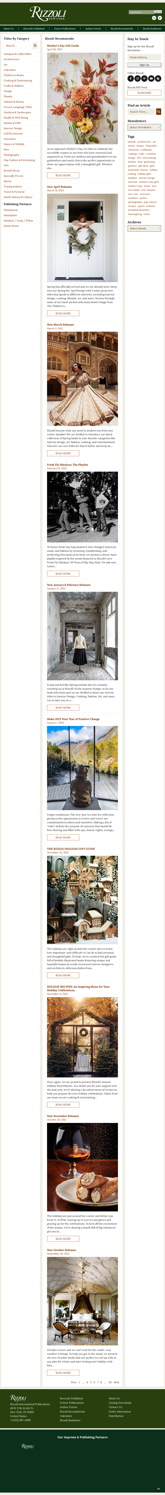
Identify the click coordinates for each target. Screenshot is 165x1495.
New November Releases (63, 1116)
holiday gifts (144, 173)
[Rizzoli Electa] (71, 1473)
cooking (132, 153)
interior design (147, 177)
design (131, 157)
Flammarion (11, 210)
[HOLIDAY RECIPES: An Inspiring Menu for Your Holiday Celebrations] (82, 1037)
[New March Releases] (82, 379)
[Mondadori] (139, 1473)
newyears (145, 194)
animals (132, 141)
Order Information (120, 1438)
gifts (152, 165)
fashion (132, 161)
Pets (6, 149)
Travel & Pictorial (14, 191)
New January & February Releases (68, 585)
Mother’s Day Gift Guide (63, 45)
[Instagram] (154, 18)
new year (133, 194)
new (154, 186)
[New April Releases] (82, 238)
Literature (10, 138)
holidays (132, 177)
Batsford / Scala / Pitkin (18, 220)
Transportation (13, 186)
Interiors (133, 181)
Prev (74, 1382)
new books (134, 190)
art (154, 141)
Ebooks (8, 96)
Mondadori (10, 215)
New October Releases (61, 1250)
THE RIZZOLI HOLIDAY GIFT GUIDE (71, 849)
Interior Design (13, 128)
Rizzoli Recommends (72, 1438)
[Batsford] (60, 1482)
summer (150, 206)
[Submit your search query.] (35, 45)
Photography (11, 154)
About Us (114, 1425)
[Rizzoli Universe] (48, 1473)
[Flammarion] (15, 1482)
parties (143, 198)
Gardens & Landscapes (17, 112)
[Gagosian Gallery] (82, 1482)
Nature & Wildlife (14, 144)
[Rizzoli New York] (48, 13)
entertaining (149, 157)
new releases (148, 190)
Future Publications (72, 1429)
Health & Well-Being (16, 117)
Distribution (116, 1442)
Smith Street (11, 225)
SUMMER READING (138, 210)
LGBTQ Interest (13, 133)
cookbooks (146, 149)
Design (8, 91)
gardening (149, 161)
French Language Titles (18, 107)
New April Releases (59, 187)
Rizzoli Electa (12, 170)
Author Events (68, 1434)
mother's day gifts (149, 181)
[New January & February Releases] (82, 636)
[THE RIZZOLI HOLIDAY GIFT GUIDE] (82, 900)
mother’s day (135, 186)
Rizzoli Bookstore (70, 1447)
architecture (144, 141)
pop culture (150, 202)
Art (5, 64)
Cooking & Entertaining (18, 80)
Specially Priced (13, 175)
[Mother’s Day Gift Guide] (82, 98)
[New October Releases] (82, 1301)
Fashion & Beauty (14, 101)
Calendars (10, 69)
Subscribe (144, 92)
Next (116, 1382)
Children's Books (14, 75)
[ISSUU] (158, 78)
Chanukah (151, 145)
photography (135, 202)
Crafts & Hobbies (14, 85)
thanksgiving (135, 214)
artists (131, 145)
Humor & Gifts (12, 123)
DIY (139, 157)
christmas (133, 149)
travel (147, 214)
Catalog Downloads (120, 1429)
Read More (63, 175)
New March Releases (60, 324)
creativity (151, 153)
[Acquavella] (105, 1482)
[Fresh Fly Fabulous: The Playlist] (82, 507)
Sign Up (158, 12)
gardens (132, 165)
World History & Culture (18, 197)
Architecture (11, 59)
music (147, 186)
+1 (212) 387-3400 (20, 1447)
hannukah (133, 169)
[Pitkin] (150, 1482)
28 (110, 1382)
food (140, 161)
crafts (141, 153)
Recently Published (71, 1425)
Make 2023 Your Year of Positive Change (73, 719)
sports (141, 206)
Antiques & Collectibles (17, 53)
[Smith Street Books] (37, 1482)
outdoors (133, 198)
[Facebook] (160, 18)
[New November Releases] (82, 1167)
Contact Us (115, 1434)
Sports (7, 181)
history (144, 169)
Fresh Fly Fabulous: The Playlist (67, 464)
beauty (140, 145)
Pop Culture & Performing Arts (19, 162)
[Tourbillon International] (127, 1482)
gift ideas (143, 165)
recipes (132, 206)
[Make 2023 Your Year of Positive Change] (82, 768)
